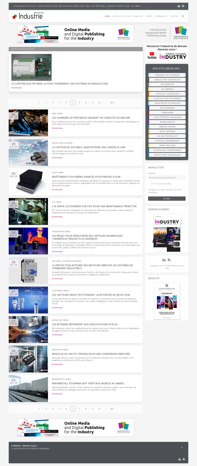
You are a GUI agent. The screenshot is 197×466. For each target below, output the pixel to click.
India (92, 6)
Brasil (55, 6)
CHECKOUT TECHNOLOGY (167, 93)
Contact (174, 16)
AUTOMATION (167, 84)
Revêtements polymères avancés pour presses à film (86, 176)
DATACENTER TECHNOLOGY (167, 103)
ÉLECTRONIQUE (167, 108)
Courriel (151, 173)
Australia (41, 6)
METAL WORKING (167, 131)
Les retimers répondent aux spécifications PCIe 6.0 (85, 324)
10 (99, 102)
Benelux (49, 6)
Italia (87, 6)
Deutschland (68, 6)
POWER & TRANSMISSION (167, 140)
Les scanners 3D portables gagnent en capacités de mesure (91, 117)
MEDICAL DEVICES (167, 126)
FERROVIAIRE (167, 112)
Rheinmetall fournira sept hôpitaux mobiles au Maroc (88, 383)
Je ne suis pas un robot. (161, 183)
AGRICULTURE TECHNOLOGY (167, 79)
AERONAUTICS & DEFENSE (167, 75)
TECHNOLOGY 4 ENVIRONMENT (167, 150)
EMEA (76, 6)
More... (138, 6)
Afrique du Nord (20, 6)
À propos (16, 446)
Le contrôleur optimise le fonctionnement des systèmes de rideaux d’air (59, 83)
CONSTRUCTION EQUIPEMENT (167, 98)
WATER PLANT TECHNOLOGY (167, 154)
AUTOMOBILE (167, 89)
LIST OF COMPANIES (20, 451)
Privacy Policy (30, 446)
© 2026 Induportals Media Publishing (30, 448)
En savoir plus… (17, 88)
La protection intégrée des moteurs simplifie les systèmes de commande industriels (92, 267)
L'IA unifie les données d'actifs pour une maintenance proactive (94, 206)
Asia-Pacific (32, 6)
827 (112, 102)
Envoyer (166, 198)
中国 (60, 6)
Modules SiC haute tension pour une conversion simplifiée (91, 353)
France (81, 6)
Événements (161, 16)
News (107, 16)
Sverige (127, 6)
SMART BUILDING (167, 145)
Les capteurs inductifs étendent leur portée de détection (91, 294)
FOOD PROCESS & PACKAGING (167, 117)
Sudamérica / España (115, 6)
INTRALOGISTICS (167, 122)
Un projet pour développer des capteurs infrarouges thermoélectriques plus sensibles (87, 237)
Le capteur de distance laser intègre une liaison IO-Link (88, 147)
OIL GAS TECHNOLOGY (167, 136)
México (103, 6)
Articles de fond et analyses (128, 16)
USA (132, 6)
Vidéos (149, 16)
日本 (97, 6)
